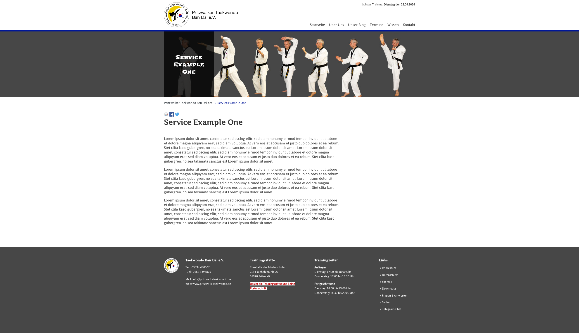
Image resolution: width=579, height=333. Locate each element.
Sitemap (387, 281)
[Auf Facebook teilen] (171, 115)
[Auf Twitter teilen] (177, 115)
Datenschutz (390, 275)
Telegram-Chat (391, 309)
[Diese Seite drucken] (166, 115)
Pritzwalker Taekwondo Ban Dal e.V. (188, 103)
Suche (385, 302)
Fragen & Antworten (394, 295)
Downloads (389, 288)
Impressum (389, 268)
